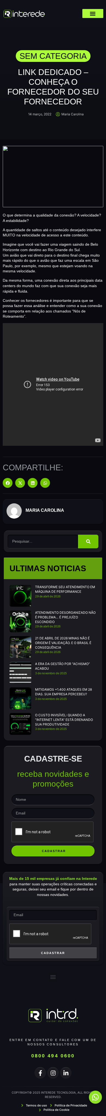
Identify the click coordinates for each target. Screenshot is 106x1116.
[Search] (88, 541)
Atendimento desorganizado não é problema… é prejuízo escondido (65, 617)
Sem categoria (53, 56)
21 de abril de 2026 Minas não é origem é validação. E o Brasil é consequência (63, 642)
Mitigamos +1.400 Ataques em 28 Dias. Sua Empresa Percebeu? (63, 691)
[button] (93, 13)
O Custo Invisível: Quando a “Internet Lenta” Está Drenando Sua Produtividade (64, 719)
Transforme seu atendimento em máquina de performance (65, 589)
